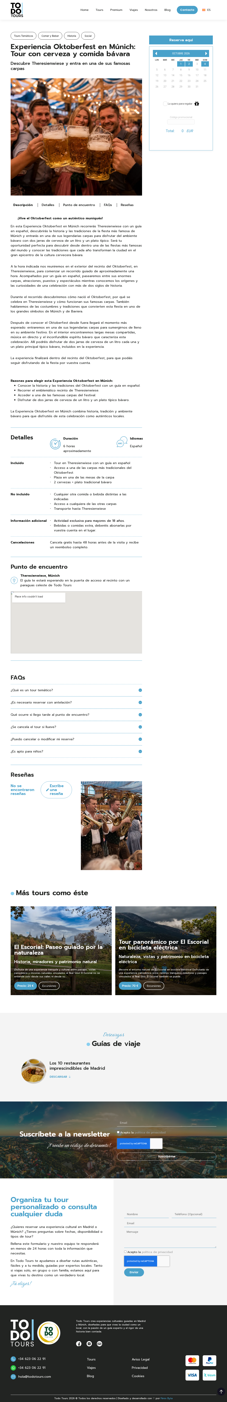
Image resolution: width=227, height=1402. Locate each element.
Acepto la (143, 1132)
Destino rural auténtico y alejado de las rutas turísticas (160, 959)
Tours (99, 10)
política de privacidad (150, 1132)
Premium (116, 10)
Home (84, 10)
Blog (167, 10)
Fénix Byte (167, 1398)
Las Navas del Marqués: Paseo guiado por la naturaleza (161, 945)
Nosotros (151, 10)
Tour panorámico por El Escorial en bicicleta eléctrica (59, 945)
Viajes (133, 10)
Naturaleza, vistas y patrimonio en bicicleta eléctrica (59, 959)
